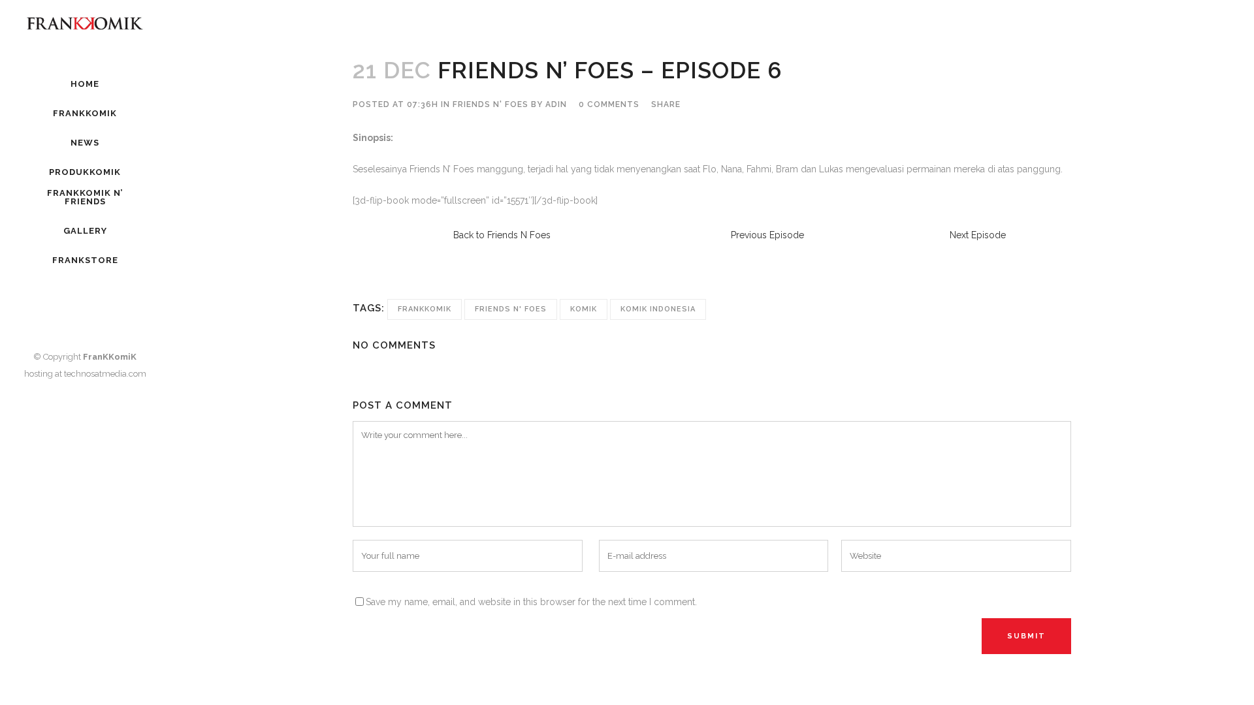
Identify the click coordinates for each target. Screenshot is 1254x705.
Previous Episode (767, 235)
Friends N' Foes (490, 104)
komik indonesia (658, 309)
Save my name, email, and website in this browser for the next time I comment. (531, 602)
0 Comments (609, 104)
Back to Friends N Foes (502, 235)
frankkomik (424, 309)
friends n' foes (511, 309)
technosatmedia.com (105, 374)
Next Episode (978, 235)
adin (556, 104)
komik (583, 309)
